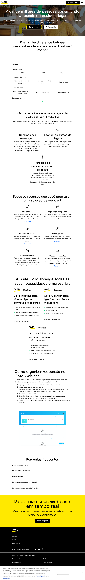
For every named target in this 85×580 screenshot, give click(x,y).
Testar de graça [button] (42, 521)
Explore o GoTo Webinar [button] (36, 359)
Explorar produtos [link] (73, 2)
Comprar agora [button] (34, 27)
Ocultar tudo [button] (25, 465)
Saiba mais (27, 222)
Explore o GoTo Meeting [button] (21, 321)
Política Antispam (16, 562)
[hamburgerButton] (82, 2)
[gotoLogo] (4, 2)
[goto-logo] (42, 530)
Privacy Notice (41, 576)
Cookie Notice (6, 578)
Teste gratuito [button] (51, 27)
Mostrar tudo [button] (16, 465)
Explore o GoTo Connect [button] (52, 319)
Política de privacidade (49, 559)
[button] (42, 470)
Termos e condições (17, 559)
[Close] (82, 573)
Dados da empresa (48, 562)
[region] (42, 573)
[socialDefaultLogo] (32, 549)
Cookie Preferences (63, 573)
